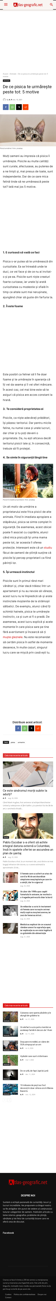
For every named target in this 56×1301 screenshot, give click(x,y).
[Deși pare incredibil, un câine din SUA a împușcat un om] (10, 1045)
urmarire (21, 742)
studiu (48, 547)
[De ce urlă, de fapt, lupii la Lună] (10, 1074)
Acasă (5, 74)
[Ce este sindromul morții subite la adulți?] (28, 774)
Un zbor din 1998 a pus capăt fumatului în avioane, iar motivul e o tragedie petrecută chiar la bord (36, 894)
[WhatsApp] (12, 107)
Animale (13, 74)
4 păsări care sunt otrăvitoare (34, 1056)
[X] (19, 107)
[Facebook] (6, 107)
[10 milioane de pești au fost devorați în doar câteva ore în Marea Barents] (10, 1089)
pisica (13, 742)
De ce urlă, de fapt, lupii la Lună (34, 1071)
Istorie (6, 837)
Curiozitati (7, 786)
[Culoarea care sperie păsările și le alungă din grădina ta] (10, 1016)
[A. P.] (5, 99)
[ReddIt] (25, 107)
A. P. (10, 99)
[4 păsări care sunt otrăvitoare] (10, 1060)
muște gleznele (13, 637)
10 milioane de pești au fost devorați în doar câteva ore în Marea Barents (36, 1088)
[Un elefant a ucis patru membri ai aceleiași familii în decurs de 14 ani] (10, 1031)
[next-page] (9, 1100)
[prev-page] (4, 1100)
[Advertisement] (28, 39)
